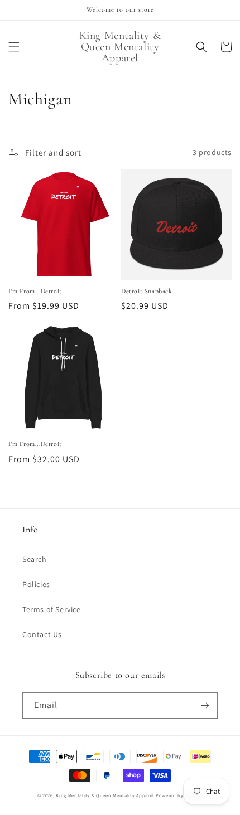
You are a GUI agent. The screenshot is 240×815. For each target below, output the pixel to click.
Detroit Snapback (146, 291)
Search (34, 559)
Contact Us (42, 634)
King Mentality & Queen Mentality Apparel (105, 795)
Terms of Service (51, 609)
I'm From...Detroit (35, 291)
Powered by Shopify (179, 795)
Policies (36, 584)
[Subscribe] (205, 705)
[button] (14, 47)
